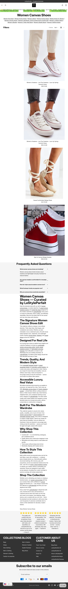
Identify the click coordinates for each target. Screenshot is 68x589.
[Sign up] (47, 574)
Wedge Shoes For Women (57, 18)
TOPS (43, 9)
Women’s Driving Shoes (10, 20)
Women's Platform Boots (53, 22)
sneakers (39, 335)
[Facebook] (49, 585)
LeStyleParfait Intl (56, 550)
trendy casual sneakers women (38, 464)
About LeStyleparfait (57, 553)
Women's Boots (32, 18)
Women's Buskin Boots (40, 22)
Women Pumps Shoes (20, 18)
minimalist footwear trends (30, 365)
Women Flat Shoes (9, 18)
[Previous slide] (26, 55)
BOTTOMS (49, 9)
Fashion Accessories (8, 556)
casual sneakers (37, 414)
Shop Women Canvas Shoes (27, 509)
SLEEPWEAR (61, 9)
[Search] (5, 5)
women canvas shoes (26, 414)
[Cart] (66, 5)
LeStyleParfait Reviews (57, 559)
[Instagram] (52, 585)
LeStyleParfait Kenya (57, 556)
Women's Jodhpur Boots (56, 20)
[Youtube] (55, 585)
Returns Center (40, 548)
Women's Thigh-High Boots (25, 22)
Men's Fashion (26, 542)
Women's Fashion (27, 545)
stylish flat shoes (36, 310)
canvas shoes (32, 335)
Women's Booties (12, 22)
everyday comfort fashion (39, 367)
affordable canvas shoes (29, 389)
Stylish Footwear (26, 547)
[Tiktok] (58, 585)
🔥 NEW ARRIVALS (6, 9)
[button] (56, 27)
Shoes (5, 545)
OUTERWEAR (36, 9)
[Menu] (2, 5)
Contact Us (39, 550)
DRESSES (29, 9)
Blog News (25, 550)
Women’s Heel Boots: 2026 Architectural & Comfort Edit (33, 20)
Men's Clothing (7, 550)
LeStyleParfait (37, 311)
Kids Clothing (6, 547)
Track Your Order (40, 545)
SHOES (55, 9)
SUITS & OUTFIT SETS (19, 9)
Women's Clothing (8, 553)
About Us (38, 553)
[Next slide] (62, 55)
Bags (4, 542)
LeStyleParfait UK (56, 548)
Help (37, 556)
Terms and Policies (34, 585)
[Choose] (62, 78)
